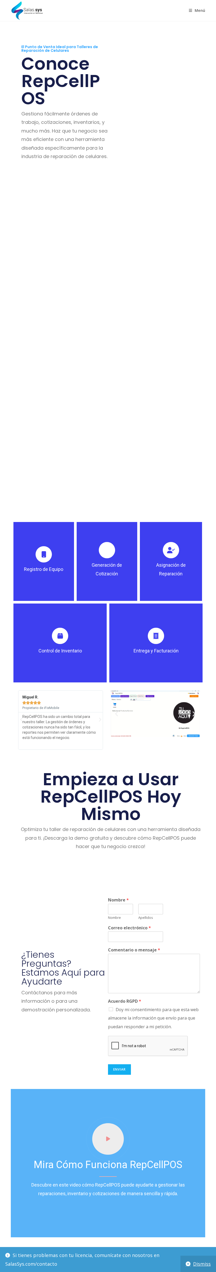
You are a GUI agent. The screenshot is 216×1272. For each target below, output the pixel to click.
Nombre (118, 900)
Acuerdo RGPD (124, 1001)
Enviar (119, 1069)
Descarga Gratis (64, 176)
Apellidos (145, 917)
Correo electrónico (129, 928)
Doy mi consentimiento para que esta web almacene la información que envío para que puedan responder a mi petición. (153, 1018)
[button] (21, 719)
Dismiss (202, 1264)
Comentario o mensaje (134, 950)
